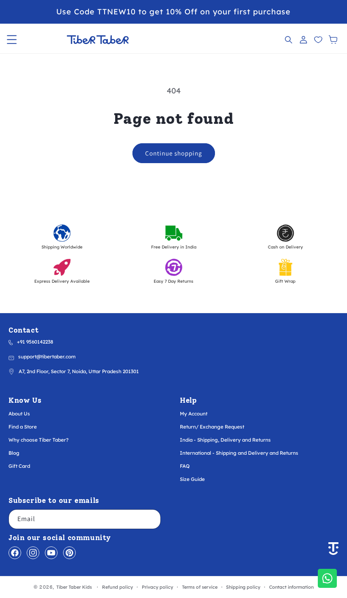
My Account (193, 413)
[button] (11, 39)
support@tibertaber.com (47, 356)
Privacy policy (157, 587)
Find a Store (22, 426)
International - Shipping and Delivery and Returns (239, 453)
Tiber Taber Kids (74, 587)
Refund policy (117, 587)
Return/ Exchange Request (212, 426)
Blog (13, 453)
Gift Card (19, 466)
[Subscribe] (151, 519)
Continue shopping (173, 153)
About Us (19, 413)
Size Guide (192, 479)
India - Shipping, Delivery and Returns (225, 440)
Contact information (291, 587)
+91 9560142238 (35, 342)
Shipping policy (243, 587)
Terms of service (200, 587)
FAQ (185, 466)
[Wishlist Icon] (318, 39)
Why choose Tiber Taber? (38, 440)
